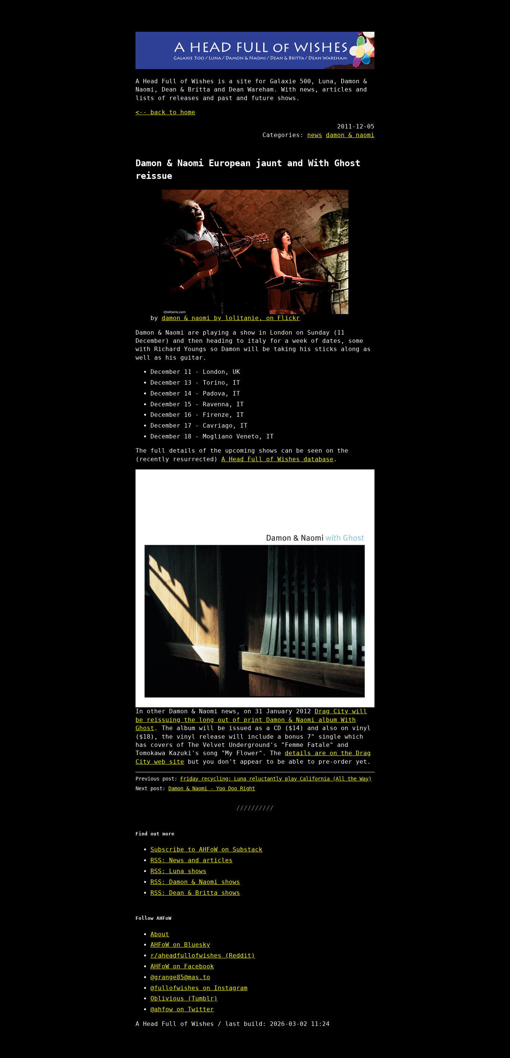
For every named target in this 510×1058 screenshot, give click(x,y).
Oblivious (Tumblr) (184, 998)
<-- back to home (165, 112)
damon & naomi (350, 135)
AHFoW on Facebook (182, 966)
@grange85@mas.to (180, 977)
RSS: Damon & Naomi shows (195, 881)
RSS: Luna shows (178, 871)
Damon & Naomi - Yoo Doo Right (211, 788)
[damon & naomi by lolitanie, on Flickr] (255, 252)
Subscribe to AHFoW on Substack (206, 849)
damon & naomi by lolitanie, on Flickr (231, 318)
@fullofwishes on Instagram (199, 988)
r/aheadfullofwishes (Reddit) (202, 955)
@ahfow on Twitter (182, 1009)
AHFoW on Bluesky (180, 944)
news (314, 135)
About (159, 934)
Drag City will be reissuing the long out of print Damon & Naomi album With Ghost (251, 720)
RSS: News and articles (191, 860)
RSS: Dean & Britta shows (195, 892)
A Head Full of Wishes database (277, 459)
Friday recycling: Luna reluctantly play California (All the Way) (275, 779)
